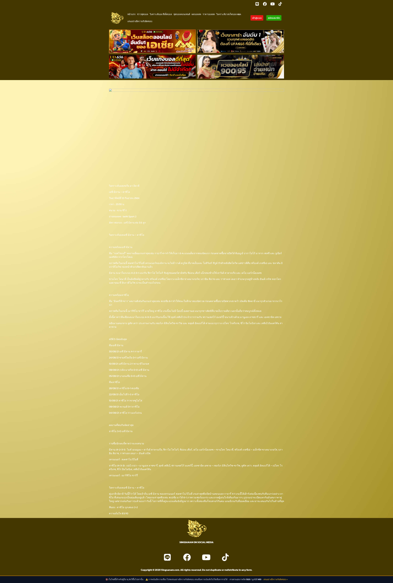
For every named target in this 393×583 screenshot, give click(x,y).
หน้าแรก (131, 14)
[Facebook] (265, 4)
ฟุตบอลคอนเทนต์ (181, 14)
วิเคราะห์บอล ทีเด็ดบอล (161, 14)
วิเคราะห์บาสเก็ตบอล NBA (228, 14)
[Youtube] (272, 4)
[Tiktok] (280, 4)
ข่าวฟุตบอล (142, 14)
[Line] (257, 4)
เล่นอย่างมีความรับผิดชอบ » (275, 579)
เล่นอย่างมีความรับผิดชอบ (139, 21)
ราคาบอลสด (209, 14)
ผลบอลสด (196, 14)
